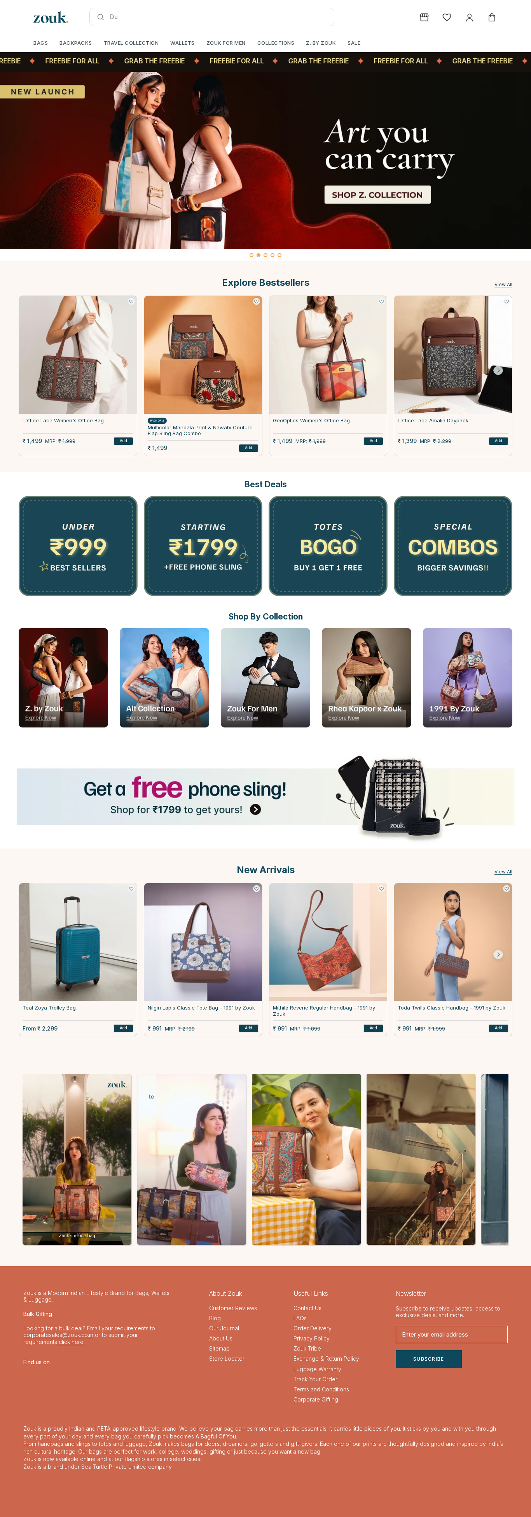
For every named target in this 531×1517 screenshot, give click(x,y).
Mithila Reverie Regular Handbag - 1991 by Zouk (324, 1011)
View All (503, 284)
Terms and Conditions (321, 1389)
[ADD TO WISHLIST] (131, 301)
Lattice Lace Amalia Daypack (433, 420)
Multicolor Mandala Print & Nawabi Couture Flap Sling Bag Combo (200, 431)
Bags (40, 43)
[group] (265, 160)
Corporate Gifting (315, 1399)
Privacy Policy (311, 1338)
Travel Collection (131, 43)
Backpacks (75, 43)
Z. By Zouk (321, 43)
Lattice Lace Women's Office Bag (63, 420)
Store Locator (227, 1358)
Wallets (182, 43)
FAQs (300, 1318)
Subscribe (428, 1359)
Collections (276, 43)
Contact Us (307, 1308)
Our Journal (224, 1328)
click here (70, 1342)
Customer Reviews (233, 1308)
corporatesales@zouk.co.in (58, 1335)
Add (123, 440)
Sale (354, 43)
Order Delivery (312, 1328)
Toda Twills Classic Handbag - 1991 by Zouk (451, 1008)
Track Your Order (315, 1379)
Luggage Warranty (317, 1369)
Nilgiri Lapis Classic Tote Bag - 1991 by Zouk (201, 1008)
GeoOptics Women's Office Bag (311, 420)
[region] (265, 166)
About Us (220, 1338)
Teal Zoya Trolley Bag (49, 1008)
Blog (215, 1318)
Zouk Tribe (307, 1348)
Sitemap (219, 1348)
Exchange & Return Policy (326, 1358)
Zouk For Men (226, 43)
